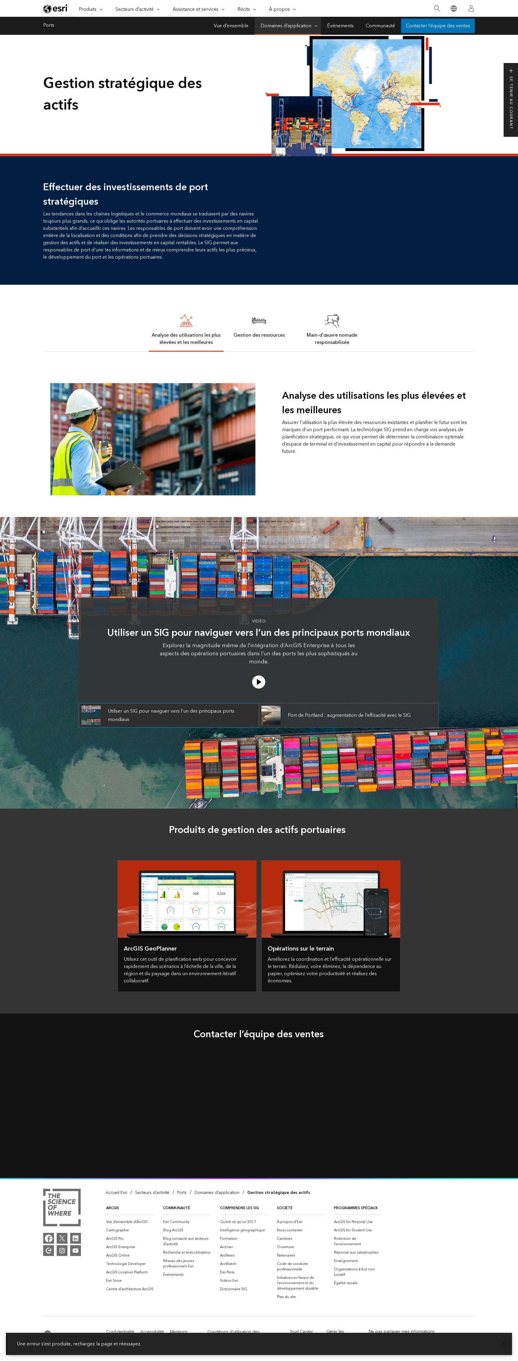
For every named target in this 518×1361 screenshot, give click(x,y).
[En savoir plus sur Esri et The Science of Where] (62, 1208)
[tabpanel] (259, 423)
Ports (48, 25)
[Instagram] (62, 1250)
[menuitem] (129, 1222)
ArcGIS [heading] (112, 1208)
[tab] (186, 329)
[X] (62, 1238)
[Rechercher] (437, 8)
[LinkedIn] (75, 1238)
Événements (340, 26)
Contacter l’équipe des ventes (438, 26)
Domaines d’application (285, 26)
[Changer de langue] (453, 8)
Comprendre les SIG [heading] (239, 1208)
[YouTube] (75, 1250)
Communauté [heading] (176, 1208)
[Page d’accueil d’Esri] (55, 9)
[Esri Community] (48, 1250)
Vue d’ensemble (231, 26)
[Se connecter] (471, 8)
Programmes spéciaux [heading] (356, 1208)
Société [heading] (285, 1208)
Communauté (380, 26)
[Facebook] (48, 1238)
